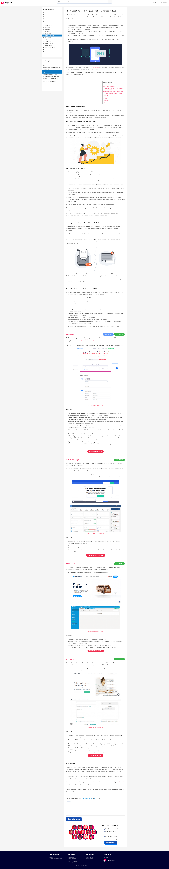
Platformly (105, 95)
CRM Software (47, 16)
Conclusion (105, 102)
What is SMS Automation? (109, 86)
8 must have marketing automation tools (50, 64)
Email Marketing (47, 23)
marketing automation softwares (50, 89)
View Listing (119, 334)
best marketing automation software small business (51, 79)
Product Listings (71, 857)
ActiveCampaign (107, 97)
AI (45, 12)
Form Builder (47, 27)
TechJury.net (96, 67)
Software (155, 2)
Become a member (88, 798)
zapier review (46, 69)
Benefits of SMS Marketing (110, 89)
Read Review (108, 334)
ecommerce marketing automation (50, 74)
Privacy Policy (52, 860)
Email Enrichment (48, 21)
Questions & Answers (72, 860)
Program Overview (89, 857)
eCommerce (47, 19)
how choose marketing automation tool (51, 67)
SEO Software (47, 41)
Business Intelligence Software (51, 14)
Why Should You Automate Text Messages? (114, 88)
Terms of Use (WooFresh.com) (56, 858)
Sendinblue (105, 98)
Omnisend (105, 100)
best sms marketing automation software (50, 72)
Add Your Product (89, 860)
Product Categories (72, 858)
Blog (50, 861)
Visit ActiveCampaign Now (95, 555)
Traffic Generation (48, 49)
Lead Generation (48, 33)
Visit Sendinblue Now (95, 650)
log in (95, 798)
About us (51, 857)
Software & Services (48, 43)
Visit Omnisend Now (95, 755)
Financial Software (48, 25)
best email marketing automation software (50, 82)
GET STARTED (110, 843)
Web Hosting (47, 53)
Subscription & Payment (49, 47)
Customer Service (48, 18)
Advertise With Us (89, 858)
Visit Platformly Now (95, 451)
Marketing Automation (49, 35)
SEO (45, 39)
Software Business (48, 45)
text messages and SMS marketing (85, 340)
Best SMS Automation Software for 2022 (112, 93)
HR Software (47, 31)
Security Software (48, 37)
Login (166, 2)
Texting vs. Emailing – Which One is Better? (113, 91)
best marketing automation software (51, 85)
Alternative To (70, 862)
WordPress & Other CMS (49, 55)
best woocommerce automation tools (51, 76)
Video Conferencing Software (50, 51)
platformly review (46, 87)
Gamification (47, 29)
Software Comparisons (72, 861)
